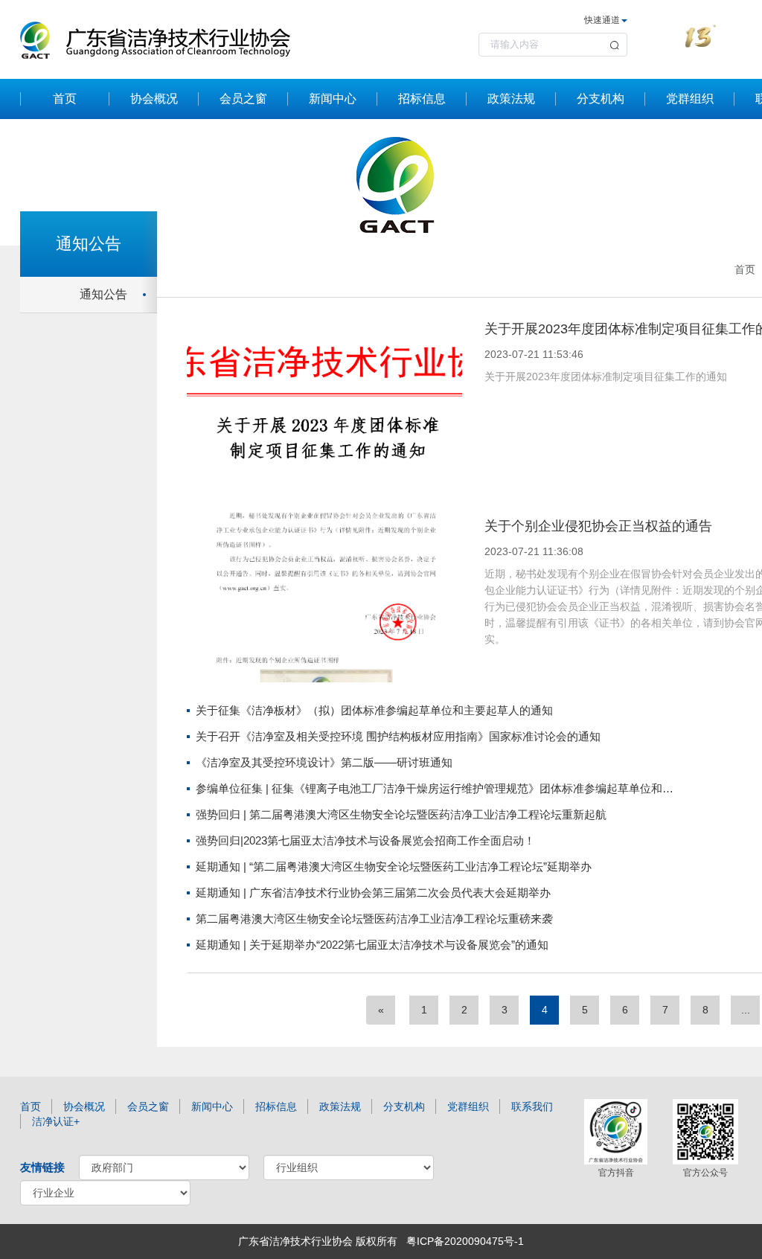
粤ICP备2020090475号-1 (465, 1241)
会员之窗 (243, 98)
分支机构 (600, 98)
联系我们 (532, 1106)
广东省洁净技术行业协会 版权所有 (317, 1241)
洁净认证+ (56, 1121)
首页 (65, 98)
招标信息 (422, 98)
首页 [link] (744, 269)
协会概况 (154, 98)
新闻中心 (332, 98)
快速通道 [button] (602, 20)
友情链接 (42, 1167)
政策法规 (511, 98)
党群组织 (690, 98)
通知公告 (103, 294)
